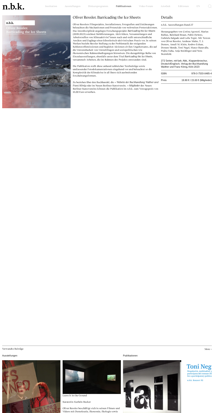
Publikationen (123, 6)
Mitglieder (134, 85)
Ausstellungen (73, 6)
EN (198, 6)
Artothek (165, 6)
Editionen (183, 6)
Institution (51, 6)
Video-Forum (146, 6)
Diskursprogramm (98, 6)
